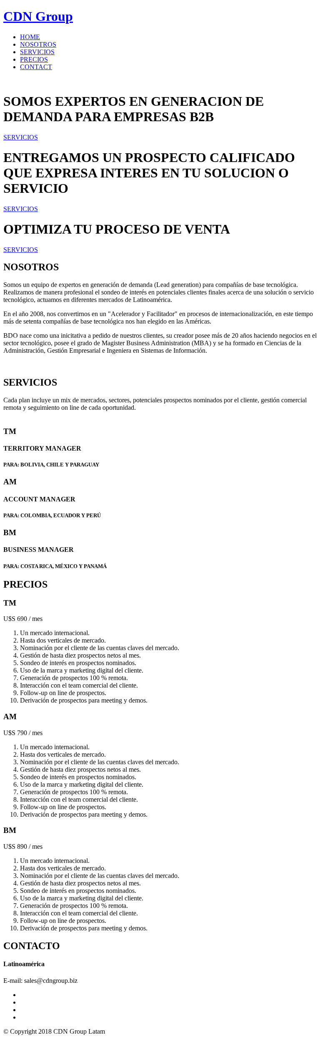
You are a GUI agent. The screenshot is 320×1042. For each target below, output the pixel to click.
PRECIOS (34, 59)
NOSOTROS (38, 44)
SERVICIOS (37, 51)
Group (38, 16)
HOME (30, 36)
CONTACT (36, 66)
